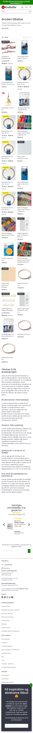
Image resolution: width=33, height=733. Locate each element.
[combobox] (16, 11)
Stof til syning (5, 620)
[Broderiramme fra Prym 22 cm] (24, 78)
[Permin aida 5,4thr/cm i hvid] (24, 152)
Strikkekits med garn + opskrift (10, 610)
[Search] (30, 11)
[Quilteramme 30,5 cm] (8, 352)
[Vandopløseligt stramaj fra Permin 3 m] (8, 329)
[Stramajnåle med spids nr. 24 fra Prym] (8, 77)
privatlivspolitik (16, 720)
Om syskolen (5, 675)
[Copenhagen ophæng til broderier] (8, 304)
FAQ (2, 657)
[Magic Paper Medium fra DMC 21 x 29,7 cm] (24, 229)
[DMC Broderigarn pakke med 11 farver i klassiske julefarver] (24, 254)
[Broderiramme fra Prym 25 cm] (8, 178)
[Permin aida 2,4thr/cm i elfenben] (8, 279)
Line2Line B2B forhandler (8, 667)
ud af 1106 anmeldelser (15, 514)
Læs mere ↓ (5, 28)
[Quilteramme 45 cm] (24, 278)
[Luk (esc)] (31, 685)
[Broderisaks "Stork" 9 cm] (8, 103)
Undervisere (5, 679)
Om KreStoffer (5, 639)
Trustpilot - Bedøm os (7, 664)
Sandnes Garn (5, 606)
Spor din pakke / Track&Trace (10, 650)
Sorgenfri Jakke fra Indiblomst (10, 631)
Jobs (2, 660)
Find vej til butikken (6, 646)
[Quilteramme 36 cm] (24, 328)
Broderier (4, 624)
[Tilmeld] (27, 726)
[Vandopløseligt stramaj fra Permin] (24, 103)
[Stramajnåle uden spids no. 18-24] (24, 51)
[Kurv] (26, 7)
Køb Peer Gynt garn (7, 613)
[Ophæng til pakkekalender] (8, 52)
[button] (4, 524)
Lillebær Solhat (5, 627)
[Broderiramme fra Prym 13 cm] (8, 153)
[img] (16, 513)
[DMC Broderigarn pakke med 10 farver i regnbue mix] (24, 127)
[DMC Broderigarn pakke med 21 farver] (8, 228)
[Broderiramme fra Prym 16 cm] (8, 127)
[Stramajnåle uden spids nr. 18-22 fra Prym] (24, 178)
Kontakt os (4, 642)
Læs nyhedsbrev (6, 653)
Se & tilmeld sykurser (7, 682)
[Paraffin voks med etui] (8, 253)
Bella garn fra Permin (7, 617)
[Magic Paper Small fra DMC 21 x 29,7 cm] (24, 304)
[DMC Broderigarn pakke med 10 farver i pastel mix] (24, 204)
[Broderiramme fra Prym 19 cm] (8, 204)
